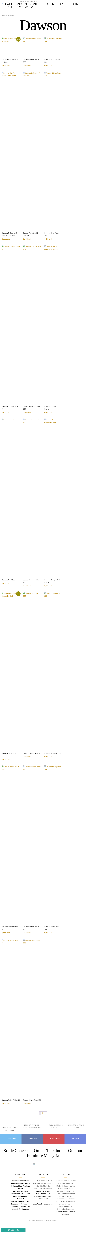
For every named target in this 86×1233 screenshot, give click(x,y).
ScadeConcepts (36, 1220)
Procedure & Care (17, 1194)
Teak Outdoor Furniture (20, 1183)
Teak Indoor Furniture (20, 1181)
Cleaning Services (20, 1196)
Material (20, 1199)
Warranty (24, 1191)
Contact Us (16, 1209)
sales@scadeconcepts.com (51, 1)
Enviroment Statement (20, 1204)
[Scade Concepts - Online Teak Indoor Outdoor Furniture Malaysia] (43, 7)
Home (4, 15)
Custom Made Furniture (20, 1201)
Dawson (11, 15)
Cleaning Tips (25, 1207)
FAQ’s (28, 1194)
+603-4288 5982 (9, 1)
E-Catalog (14, 1207)
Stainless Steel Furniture (20, 1186)
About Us (25, 1209)
